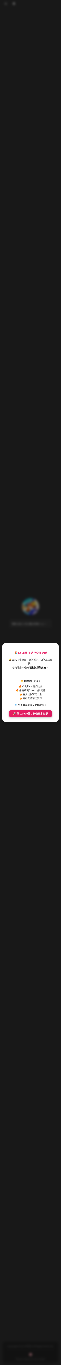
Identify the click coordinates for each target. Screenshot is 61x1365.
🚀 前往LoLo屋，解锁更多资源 (30, 713)
